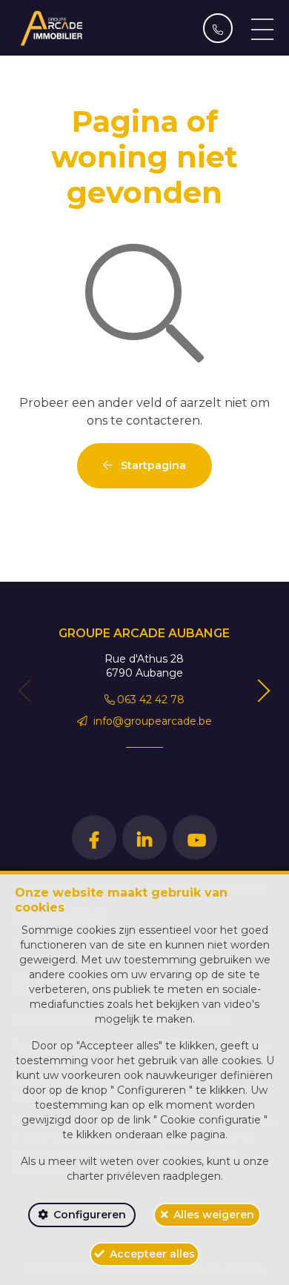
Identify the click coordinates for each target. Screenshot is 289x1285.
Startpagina (152, 465)
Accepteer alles (152, 1254)
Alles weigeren (213, 1214)
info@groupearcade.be (151, 721)
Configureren (89, 1214)
